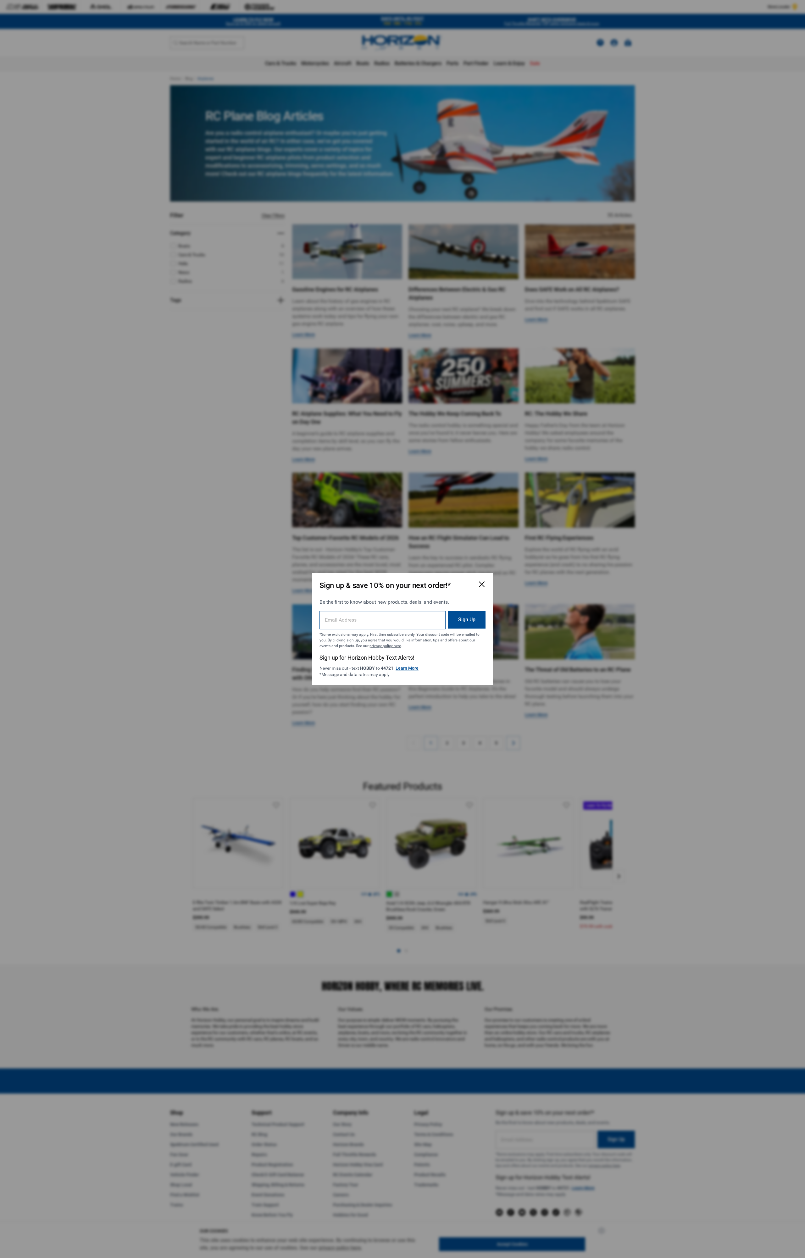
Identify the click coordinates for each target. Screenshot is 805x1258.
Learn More (407, 668)
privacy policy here (385, 646)
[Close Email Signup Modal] (482, 584)
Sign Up (466, 620)
